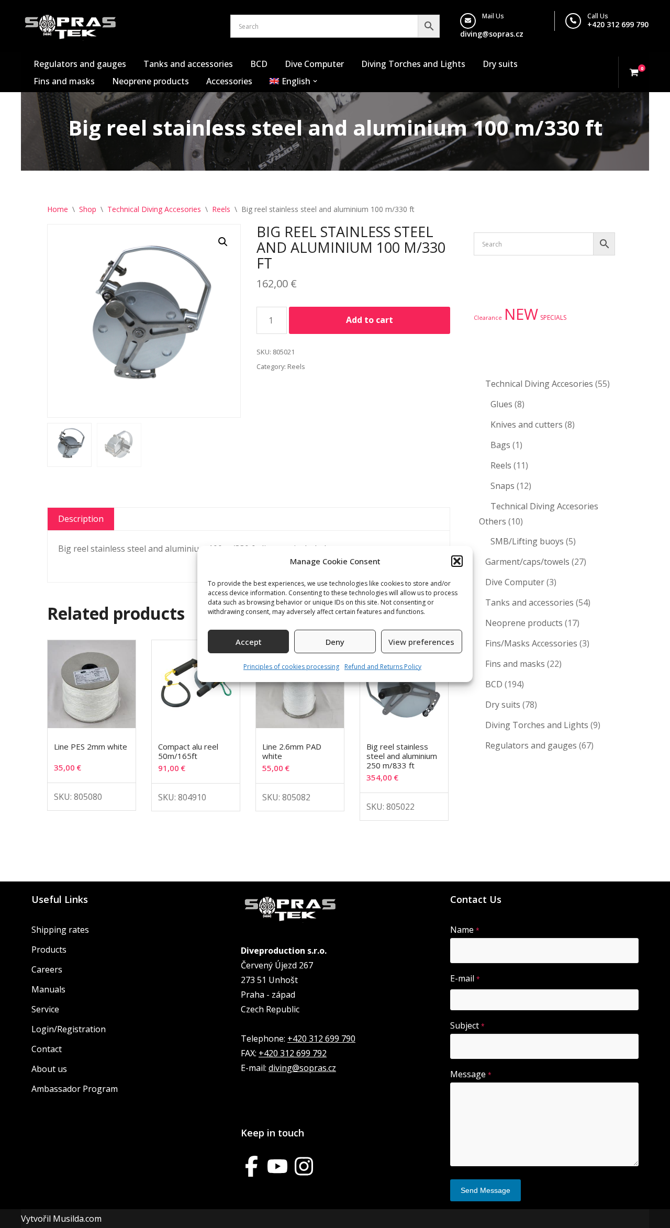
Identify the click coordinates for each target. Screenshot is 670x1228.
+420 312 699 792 (293, 1053)
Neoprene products (150, 81)
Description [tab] (81, 518)
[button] (457, 561)
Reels (221, 209)
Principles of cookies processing (291, 666)
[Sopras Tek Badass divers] (70, 26)
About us (49, 1069)
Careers (46, 969)
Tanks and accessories (188, 64)
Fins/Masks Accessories (531, 643)
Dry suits (500, 64)
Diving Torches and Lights (413, 64)
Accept (249, 642)
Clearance (488, 317)
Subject (467, 1025)
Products (48, 949)
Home (57, 209)
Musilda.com (77, 1218)
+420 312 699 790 (618, 24)
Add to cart (369, 320)
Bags (500, 445)
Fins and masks (64, 81)
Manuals (48, 989)
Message (471, 1074)
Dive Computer (314, 64)
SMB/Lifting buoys (527, 541)
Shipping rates (60, 929)
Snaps (502, 486)
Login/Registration (68, 1029)
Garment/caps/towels (527, 561)
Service (45, 1009)
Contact (46, 1049)
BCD (258, 64)
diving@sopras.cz (491, 34)
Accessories (229, 81)
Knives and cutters (526, 424)
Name (464, 929)
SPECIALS (553, 317)
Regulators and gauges (80, 64)
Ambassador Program (74, 1089)
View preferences (421, 642)
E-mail (465, 978)
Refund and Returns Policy (382, 666)
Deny (335, 642)
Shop (87, 209)
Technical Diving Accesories (154, 209)
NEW (521, 314)
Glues (501, 404)
